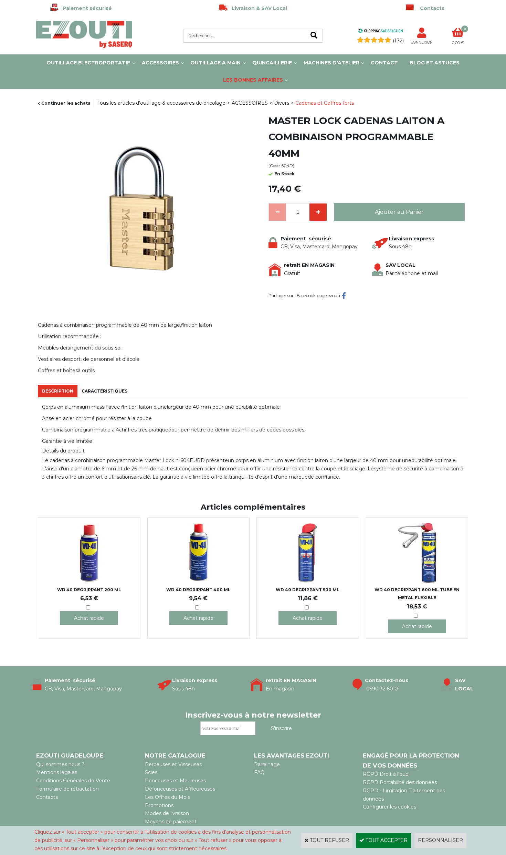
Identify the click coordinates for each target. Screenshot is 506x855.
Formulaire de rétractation (67, 789)
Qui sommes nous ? (60, 764)
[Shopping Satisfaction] (380, 32)
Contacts (47, 797)
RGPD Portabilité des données (400, 782)
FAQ (259, 772)
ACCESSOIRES (160, 63)
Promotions (159, 805)
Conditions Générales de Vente (73, 781)
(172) (398, 41)
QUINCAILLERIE (272, 63)
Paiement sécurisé (85, 8)
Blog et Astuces (435, 63)
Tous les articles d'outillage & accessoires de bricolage (161, 103)
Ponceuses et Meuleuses (175, 781)
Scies (151, 772)
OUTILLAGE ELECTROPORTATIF (88, 63)
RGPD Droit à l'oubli (387, 774)
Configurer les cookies (389, 807)
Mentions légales (56, 772)
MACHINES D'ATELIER (331, 63)
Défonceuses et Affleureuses (180, 789)
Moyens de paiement (171, 821)
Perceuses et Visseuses (173, 764)
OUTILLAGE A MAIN (215, 63)
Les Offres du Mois (167, 797)
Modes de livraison (167, 813)
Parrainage (267, 764)
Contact (384, 63)
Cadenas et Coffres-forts (324, 103)
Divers (281, 103)
